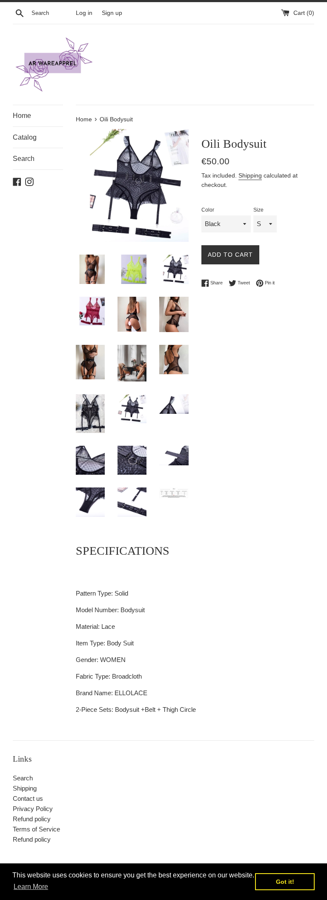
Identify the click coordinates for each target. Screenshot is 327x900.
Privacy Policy (33, 808)
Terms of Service (36, 829)
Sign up (112, 13)
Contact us (28, 798)
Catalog (25, 137)
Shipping (250, 175)
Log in (84, 13)
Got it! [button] (285, 881)
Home (22, 115)
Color (207, 210)
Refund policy (32, 819)
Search (23, 158)
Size (258, 210)
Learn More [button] (31, 886)
